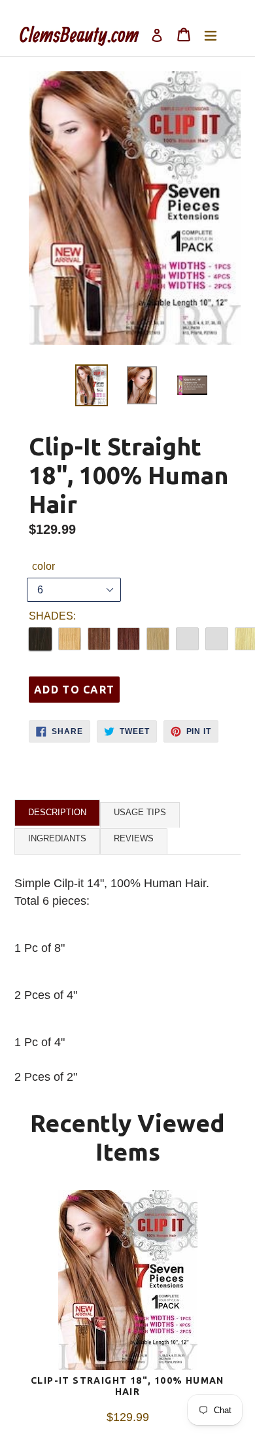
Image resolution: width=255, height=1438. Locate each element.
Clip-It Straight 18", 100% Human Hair (127, 1386)
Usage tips (140, 812)
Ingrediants (57, 838)
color (43, 566)
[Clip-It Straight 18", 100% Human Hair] (127, 1282)
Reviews (134, 838)
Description (57, 812)
